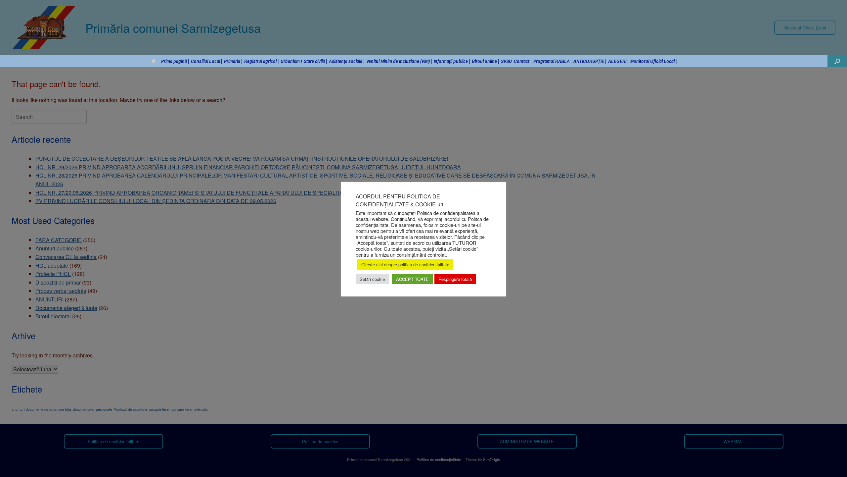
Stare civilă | (315, 61)
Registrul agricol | (261, 61)
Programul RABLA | (552, 61)
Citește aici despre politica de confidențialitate (405, 264)
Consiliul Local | (206, 61)
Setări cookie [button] (372, 279)
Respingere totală (455, 279)
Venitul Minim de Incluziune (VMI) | (399, 61)
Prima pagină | (175, 61)
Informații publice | (452, 61)
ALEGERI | (618, 61)
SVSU (506, 61)
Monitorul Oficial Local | (653, 61)
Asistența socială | (346, 61)
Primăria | (233, 61)
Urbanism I (291, 61)
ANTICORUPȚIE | (589, 61)
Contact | (522, 61)
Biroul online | (485, 61)
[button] (837, 61)
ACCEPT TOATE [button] (412, 279)
